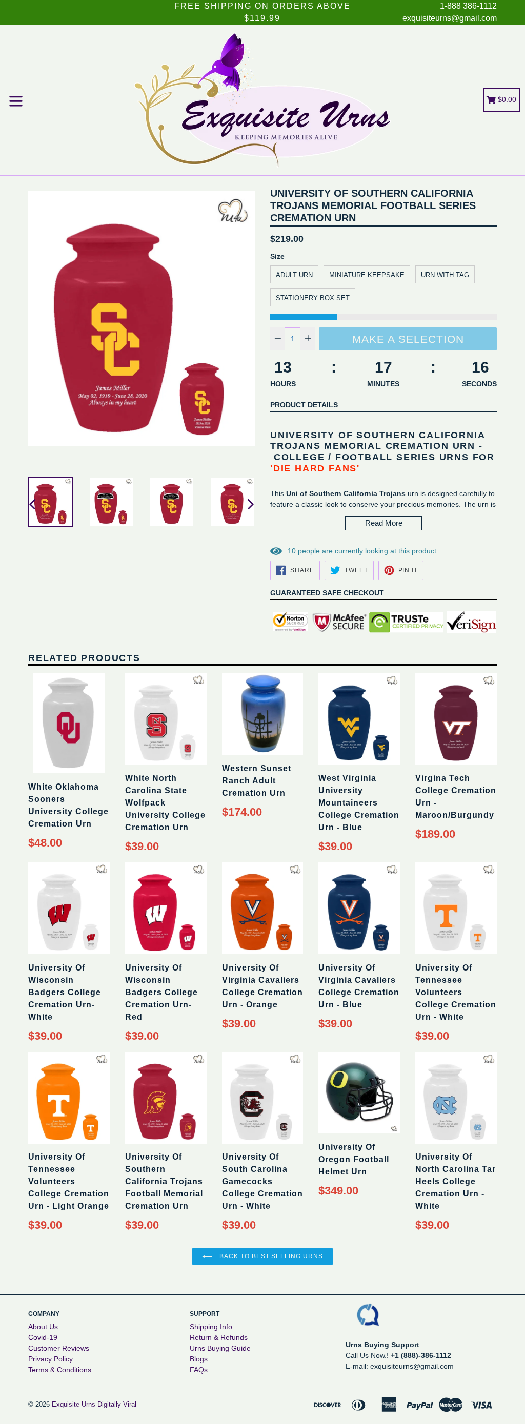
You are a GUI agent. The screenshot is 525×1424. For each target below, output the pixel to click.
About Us (43, 1327)
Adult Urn (294, 275)
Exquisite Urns (73, 1404)
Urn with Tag (445, 275)
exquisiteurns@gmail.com (449, 18)
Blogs (199, 1359)
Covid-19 (42, 1337)
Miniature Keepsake (367, 275)
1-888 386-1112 (468, 6)
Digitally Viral (116, 1404)
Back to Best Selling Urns (270, 1256)
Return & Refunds (219, 1337)
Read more (383, 523)
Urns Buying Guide (220, 1348)
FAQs (199, 1370)
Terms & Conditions (59, 1370)
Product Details (304, 405)
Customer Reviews (58, 1348)
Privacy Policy (50, 1359)
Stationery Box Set (313, 298)
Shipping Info (211, 1327)
